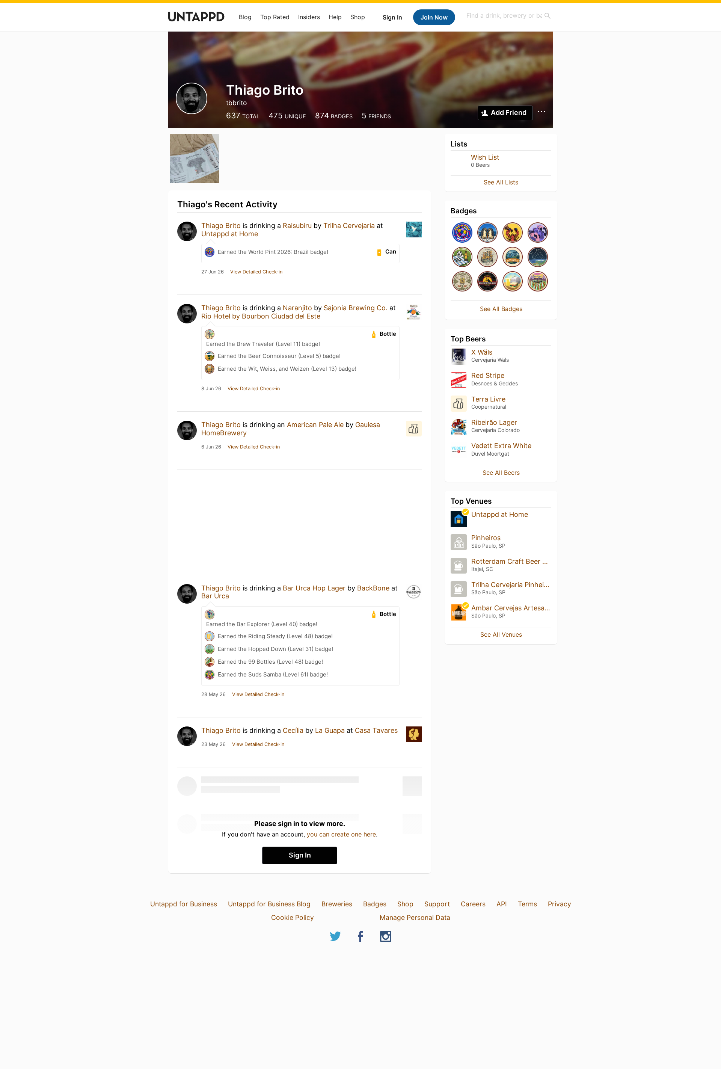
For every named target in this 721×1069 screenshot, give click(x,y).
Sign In (392, 17)
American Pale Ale (315, 425)
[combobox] (508, 15)
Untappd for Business (183, 904)
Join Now (434, 17)
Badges (374, 904)
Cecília (293, 730)
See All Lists (501, 182)
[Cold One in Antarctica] (487, 233)
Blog (245, 17)
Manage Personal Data (415, 917)
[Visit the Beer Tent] (537, 282)
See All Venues (501, 634)
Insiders (309, 17)
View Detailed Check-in (256, 272)
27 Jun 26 (212, 272)
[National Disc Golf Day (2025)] (512, 257)
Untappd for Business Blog (269, 904)
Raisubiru (297, 226)
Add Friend (508, 112)
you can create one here (341, 834)
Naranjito (297, 308)
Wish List (485, 157)
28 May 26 (213, 694)
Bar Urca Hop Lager (314, 588)
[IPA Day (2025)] (462, 282)
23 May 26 (213, 744)
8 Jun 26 (211, 388)
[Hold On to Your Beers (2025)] (487, 282)
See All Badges (501, 309)
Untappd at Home (229, 234)
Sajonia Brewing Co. (356, 308)
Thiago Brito (221, 226)
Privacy (559, 904)
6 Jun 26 (211, 447)
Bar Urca (215, 596)
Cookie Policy (292, 917)
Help (335, 17)
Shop (357, 17)
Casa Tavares (376, 730)
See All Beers (501, 472)
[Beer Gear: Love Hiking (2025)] (487, 257)
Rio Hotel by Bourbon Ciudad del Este (260, 316)
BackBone (373, 588)
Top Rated (275, 17)
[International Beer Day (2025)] (537, 257)
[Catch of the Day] (512, 233)
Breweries (336, 904)
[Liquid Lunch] (512, 282)
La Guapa (330, 730)
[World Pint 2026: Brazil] (462, 233)
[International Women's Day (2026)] (537, 233)
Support (437, 904)
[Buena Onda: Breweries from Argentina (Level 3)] (462, 257)
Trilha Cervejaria (349, 226)
